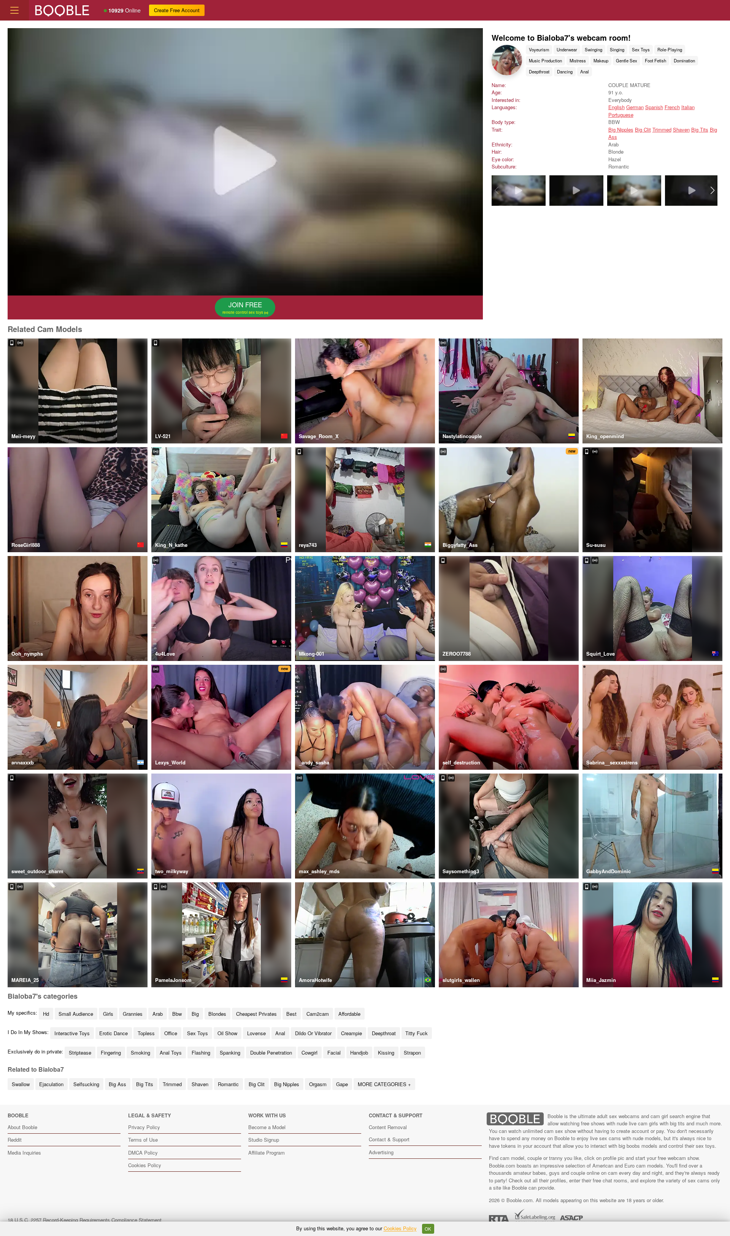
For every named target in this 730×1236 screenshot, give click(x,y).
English (616, 107)
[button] (712, 190)
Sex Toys (641, 49)
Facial (334, 1052)
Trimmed (661, 129)
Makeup (601, 60)
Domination (684, 60)
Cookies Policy (144, 1165)
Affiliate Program (266, 1152)
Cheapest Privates (256, 1013)
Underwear (567, 49)
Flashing (201, 1052)
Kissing (386, 1052)
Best (291, 1013)
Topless (146, 1033)
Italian (688, 107)
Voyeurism (539, 49)
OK (428, 1229)
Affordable (349, 1013)
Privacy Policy (144, 1127)
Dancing (565, 71)
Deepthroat (539, 71)
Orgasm (318, 1084)
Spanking (230, 1052)
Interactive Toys (72, 1033)
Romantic (228, 1084)
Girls (108, 1013)
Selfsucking (86, 1084)
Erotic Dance (113, 1033)
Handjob (359, 1052)
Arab (157, 1013)
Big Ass (117, 1084)
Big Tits (699, 129)
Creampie (351, 1033)
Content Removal (388, 1127)
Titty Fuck (416, 1033)
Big (195, 1013)
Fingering (111, 1052)
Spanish (654, 107)
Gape (342, 1084)
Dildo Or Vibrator (313, 1033)
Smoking (140, 1052)
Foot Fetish (655, 60)
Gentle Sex (626, 60)
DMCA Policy (143, 1152)
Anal (584, 71)
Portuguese (620, 114)
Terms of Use (143, 1139)
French (672, 107)
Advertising (381, 1152)
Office (170, 1033)
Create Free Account (177, 10)
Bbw (177, 1013)
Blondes (217, 1013)
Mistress (578, 60)
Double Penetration (271, 1052)
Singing (617, 49)
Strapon (412, 1052)
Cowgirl (309, 1052)
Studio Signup (263, 1139)
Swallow (21, 1084)
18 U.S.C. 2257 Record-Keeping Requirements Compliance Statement (85, 1219)
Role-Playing (669, 49)
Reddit (15, 1139)
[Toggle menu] (14, 10)
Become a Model (267, 1127)
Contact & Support (389, 1139)
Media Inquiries (24, 1152)
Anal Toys (171, 1052)
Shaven (681, 129)
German (635, 107)
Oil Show (227, 1033)
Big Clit (643, 129)
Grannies (133, 1013)
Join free (243, 307)
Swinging (593, 49)
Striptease (80, 1052)
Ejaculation (51, 1084)
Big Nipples (620, 129)
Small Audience (76, 1013)
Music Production (545, 60)
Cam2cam (317, 1013)
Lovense (256, 1033)
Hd (46, 1013)
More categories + (384, 1084)
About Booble (22, 1127)
